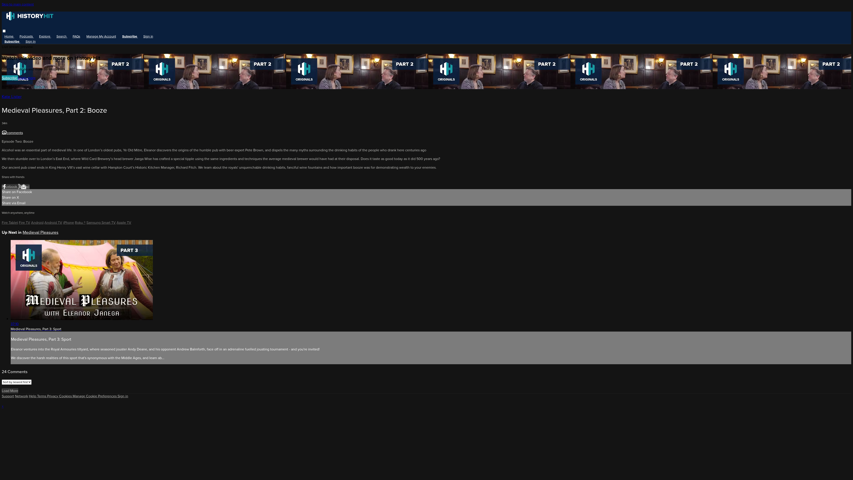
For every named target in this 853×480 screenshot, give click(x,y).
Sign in (148, 36)
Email (25, 186)
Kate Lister (12, 97)
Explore (45, 36)
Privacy (53, 396)
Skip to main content (18, 4)
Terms (42, 396)
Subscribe (10, 77)
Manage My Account (101, 36)
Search (61, 36)
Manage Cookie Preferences (95, 396)
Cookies (66, 396)
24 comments (12, 132)
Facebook (10, 186)
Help (33, 396)
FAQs (76, 36)
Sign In (31, 41)
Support (8, 396)
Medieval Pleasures (40, 232)
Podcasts (27, 36)
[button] (4, 31)
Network (21, 396)
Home (9, 36)
